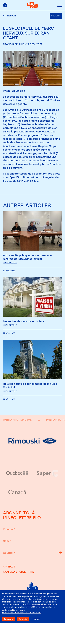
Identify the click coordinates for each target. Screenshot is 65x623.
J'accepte (8, 619)
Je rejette (23, 619)
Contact (9, 566)
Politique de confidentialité (38, 604)
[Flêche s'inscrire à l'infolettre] (60, 553)
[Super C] (47, 473)
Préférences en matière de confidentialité (21, 612)
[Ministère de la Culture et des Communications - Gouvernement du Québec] (17, 473)
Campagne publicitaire (18, 571)
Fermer (36, 619)
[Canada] (17, 492)
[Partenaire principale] (32, 455)
